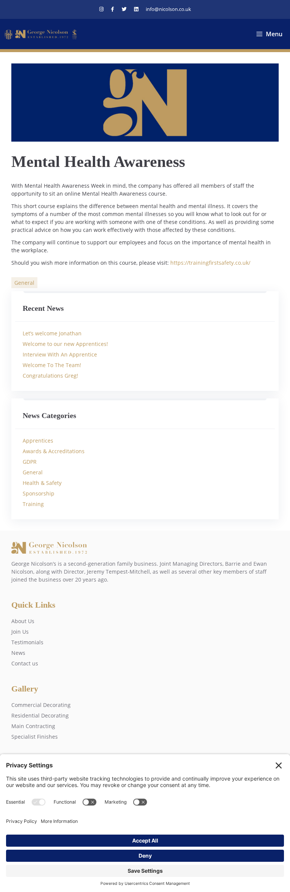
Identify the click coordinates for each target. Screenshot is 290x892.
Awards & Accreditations (54, 451)
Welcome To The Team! (52, 365)
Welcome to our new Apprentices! (65, 343)
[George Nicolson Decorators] (41, 34)
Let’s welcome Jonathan (52, 333)
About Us (22, 621)
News (18, 652)
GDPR (30, 461)
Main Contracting (33, 726)
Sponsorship (38, 493)
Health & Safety (42, 482)
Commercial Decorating (41, 704)
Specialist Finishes (34, 736)
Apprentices (38, 440)
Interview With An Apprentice (60, 354)
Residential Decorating (40, 715)
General (24, 282)
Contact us (24, 663)
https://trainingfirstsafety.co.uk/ (210, 262)
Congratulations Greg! (50, 375)
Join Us (20, 631)
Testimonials (27, 642)
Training (33, 504)
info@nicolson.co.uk (168, 9)
